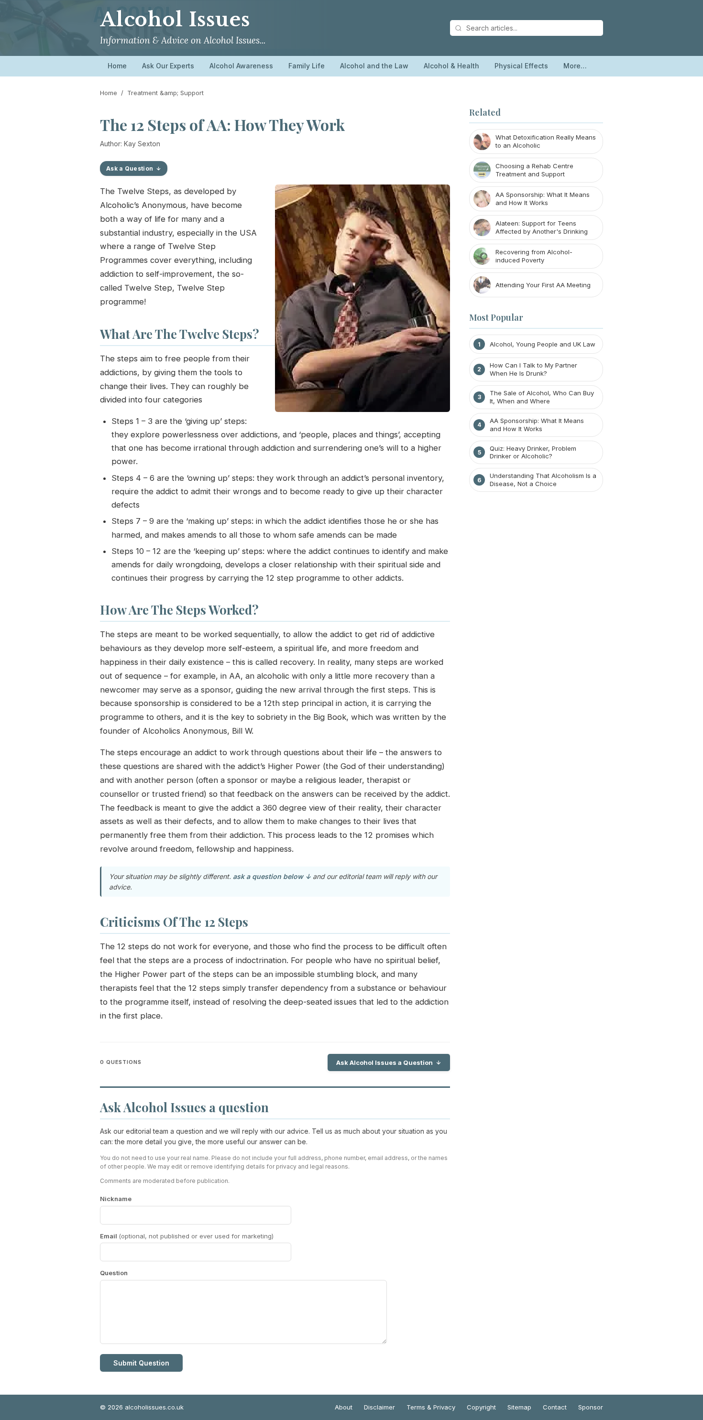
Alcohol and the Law (374, 66)
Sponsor (590, 1407)
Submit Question (141, 1363)
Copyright (481, 1407)
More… (575, 66)
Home (117, 66)
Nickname (116, 1199)
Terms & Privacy (430, 1407)
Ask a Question (129, 168)
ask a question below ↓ (272, 876)
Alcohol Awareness (241, 66)
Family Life (306, 66)
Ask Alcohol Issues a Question (384, 1062)
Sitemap (519, 1407)
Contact (555, 1407)
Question (114, 1273)
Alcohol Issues (175, 20)
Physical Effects (521, 66)
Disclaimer (379, 1407)
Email (187, 1236)
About (343, 1407)
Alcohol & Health (451, 66)
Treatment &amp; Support (165, 93)
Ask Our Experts (168, 66)
